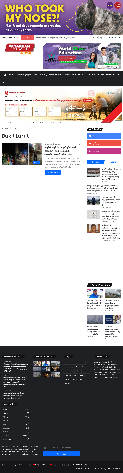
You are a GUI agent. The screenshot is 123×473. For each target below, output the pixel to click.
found (84, 367)
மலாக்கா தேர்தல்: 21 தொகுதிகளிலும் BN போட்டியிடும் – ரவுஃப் (94, 303)
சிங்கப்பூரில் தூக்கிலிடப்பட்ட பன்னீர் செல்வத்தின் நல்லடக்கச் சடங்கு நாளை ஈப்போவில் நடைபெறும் (111, 215)
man (75, 375)
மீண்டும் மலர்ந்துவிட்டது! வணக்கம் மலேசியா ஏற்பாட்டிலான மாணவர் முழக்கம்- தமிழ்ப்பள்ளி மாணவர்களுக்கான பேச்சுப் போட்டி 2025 (102, 188)
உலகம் (35, 75)
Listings (59, 75)
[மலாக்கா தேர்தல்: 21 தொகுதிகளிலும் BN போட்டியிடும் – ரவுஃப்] (95, 293)
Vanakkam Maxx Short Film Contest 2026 (84, 75)
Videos (5, 413)
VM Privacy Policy (104, 469)
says (73, 379)
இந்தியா (28, 75)
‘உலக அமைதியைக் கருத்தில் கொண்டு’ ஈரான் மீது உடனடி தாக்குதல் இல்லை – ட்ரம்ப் (111, 201)
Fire (77, 367)
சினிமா (51, 75)
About (93, 469)
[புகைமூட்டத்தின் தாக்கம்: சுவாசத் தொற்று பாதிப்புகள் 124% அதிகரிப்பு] (95, 319)
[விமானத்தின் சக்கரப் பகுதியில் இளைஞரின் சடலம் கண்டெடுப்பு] (55, 374)
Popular (95, 162)
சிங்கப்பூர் (6, 428)
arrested (81, 363)
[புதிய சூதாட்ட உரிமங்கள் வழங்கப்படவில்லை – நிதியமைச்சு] (37, 374)
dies (71, 367)
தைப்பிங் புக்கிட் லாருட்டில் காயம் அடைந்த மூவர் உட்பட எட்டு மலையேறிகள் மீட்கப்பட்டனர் (60, 151)
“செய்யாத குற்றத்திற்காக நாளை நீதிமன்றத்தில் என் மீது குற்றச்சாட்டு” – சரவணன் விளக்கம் (112, 331)
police (67, 379)
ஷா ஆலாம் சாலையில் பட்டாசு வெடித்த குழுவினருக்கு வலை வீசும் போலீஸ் (112, 304)
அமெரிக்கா (7, 417)
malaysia (68, 375)
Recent (113, 162)
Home (5, 129)
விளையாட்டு (43, 75)
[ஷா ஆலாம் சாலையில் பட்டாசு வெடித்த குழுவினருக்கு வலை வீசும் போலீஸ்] (113, 293)
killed (78, 371)
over (81, 375)
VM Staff (49, 144)
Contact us (116, 469)
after (66, 363)
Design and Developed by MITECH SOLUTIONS (69, 465)
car (66, 367)
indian (71, 371)
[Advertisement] (104, 262)
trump (80, 379)
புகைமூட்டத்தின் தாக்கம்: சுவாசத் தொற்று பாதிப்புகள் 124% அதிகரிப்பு (93, 330)
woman (67, 383)
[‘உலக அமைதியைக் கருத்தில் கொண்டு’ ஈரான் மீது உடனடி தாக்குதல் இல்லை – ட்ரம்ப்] (93, 200)
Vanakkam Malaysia (42, 465)
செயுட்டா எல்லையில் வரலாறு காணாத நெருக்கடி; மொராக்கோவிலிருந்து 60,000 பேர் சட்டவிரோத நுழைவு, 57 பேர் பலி (111, 174)
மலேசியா (20, 75)
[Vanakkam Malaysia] (20, 49)
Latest (12, 75)
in (65, 371)
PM (88, 375)
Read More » (53, 172)
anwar (73, 363)
